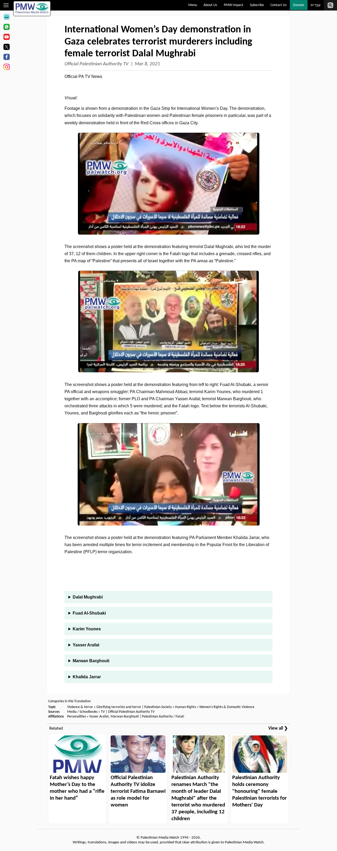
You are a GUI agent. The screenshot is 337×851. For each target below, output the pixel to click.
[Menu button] (6, 5)
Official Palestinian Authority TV (96, 64)
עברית (315, 5)
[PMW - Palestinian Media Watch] (32, 8)
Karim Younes (87, 629)
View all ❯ (278, 728)
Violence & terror (80, 707)
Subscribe (257, 5)
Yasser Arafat (86, 645)
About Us (210, 5)
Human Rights (185, 707)
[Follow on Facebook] (6, 58)
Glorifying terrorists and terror (118, 707)
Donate (298, 5)
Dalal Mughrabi (88, 597)
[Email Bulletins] (6, 18)
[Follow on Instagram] (6, 68)
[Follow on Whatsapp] (6, 28)
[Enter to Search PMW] (330, 5)
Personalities (76, 717)
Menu (192, 5)
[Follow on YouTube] (6, 38)
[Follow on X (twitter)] (6, 48)
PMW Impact (233, 5)
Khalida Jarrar (87, 677)
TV (103, 712)
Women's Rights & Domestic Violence (226, 707)
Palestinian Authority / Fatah (163, 717)
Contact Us (278, 5)
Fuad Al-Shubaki (89, 613)
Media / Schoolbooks (82, 712)
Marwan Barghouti (91, 661)
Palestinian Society (158, 707)
